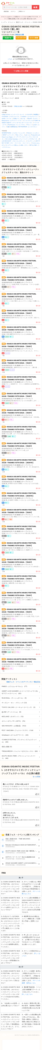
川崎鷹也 (35, 114)
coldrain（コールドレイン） (29, 116)
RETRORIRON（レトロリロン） (28, 127)
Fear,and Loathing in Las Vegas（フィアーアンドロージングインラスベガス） (21, 137)
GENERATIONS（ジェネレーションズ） (14, 133)
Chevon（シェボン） (33, 133)
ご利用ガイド (21, 11)
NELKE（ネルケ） (33, 118)
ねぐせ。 (23, 118)
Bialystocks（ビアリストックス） (12, 120)
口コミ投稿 (34, 38)
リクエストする (21, 38)
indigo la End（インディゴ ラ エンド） (13, 114)
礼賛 (8, 127)
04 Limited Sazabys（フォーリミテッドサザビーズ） (22, 139)
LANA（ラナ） (23, 145)
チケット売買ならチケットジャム (8, 3)
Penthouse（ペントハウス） (17, 124)
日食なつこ (16, 118)
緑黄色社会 (14, 127)
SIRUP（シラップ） (9, 135)
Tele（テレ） (20, 135)
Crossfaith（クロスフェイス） (11, 116)
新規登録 (6, 11)
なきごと (27, 135)
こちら (10, 59)
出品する (8, 38)
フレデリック (31, 141)
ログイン (13, 11)
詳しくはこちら (27, 994)
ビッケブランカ (28, 120)
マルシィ (29, 124)
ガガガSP (29, 114)
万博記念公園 (19, 34)
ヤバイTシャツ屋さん (12, 145)
